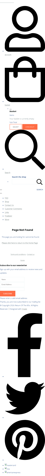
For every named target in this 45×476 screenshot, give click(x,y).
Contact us (30, 254)
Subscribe (7, 293)
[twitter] (25, 417)
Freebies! (8, 216)
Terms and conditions (18, 254)
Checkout (30, 127)
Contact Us (9, 205)
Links (7, 212)
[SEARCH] (40, 181)
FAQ (6, 198)
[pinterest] (25, 460)
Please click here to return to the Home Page (20, 243)
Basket (16, 127)
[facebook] (25, 376)
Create (24, 309)
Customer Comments (13, 209)
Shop (7, 201)
